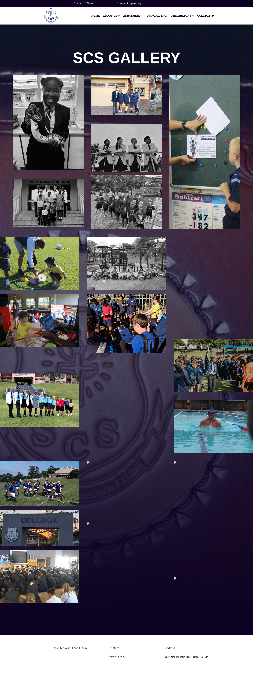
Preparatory (181, 15)
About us (110, 15)
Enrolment (132, 15)
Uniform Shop (157, 15)
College (203, 15)
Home (95, 15)
